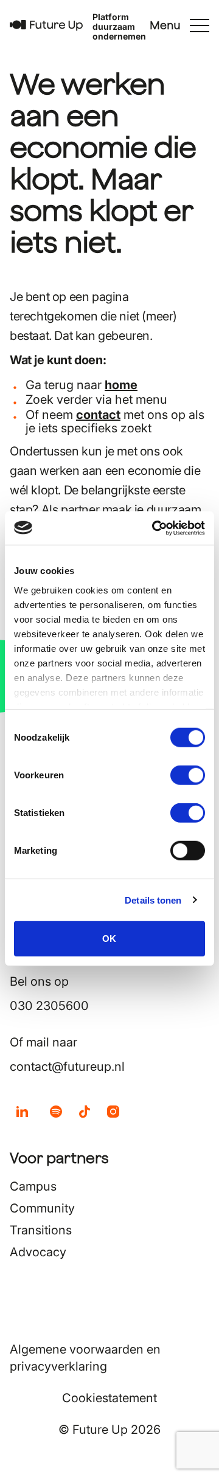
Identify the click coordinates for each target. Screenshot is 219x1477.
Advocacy (38, 1252)
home (121, 385)
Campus (33, 1186)
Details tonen (153, 899)
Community (42, 1208)
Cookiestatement (109, 1398)
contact (98, 414)
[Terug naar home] (46, 25)
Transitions (41, 1230)
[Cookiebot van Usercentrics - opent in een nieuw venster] (154, 528)
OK (109, 938)
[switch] (187, 775)
